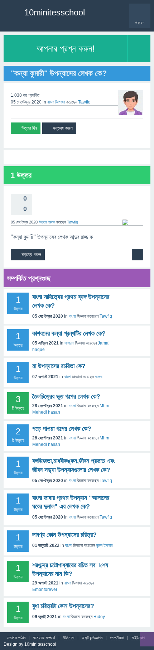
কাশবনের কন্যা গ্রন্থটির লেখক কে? (69, 333)
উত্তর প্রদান (47, 222)
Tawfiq (106, 316)
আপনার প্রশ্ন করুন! (66, 48)
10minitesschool (54, 12)
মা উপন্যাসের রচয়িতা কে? (59, 366)
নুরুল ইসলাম (104, 545)
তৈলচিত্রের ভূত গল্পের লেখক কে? (66, 396)
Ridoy (99, 616)
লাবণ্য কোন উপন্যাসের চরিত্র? (64, 534)
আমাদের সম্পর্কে (44, 638)
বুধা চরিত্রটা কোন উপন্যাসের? (63, 606)
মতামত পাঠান (16, 638)
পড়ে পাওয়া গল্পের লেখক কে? (61, 428)
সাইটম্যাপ (138, 638)
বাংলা (50, 102)
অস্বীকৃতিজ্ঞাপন (92, 638)
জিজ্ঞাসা (60, 102)
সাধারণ (69, 343)
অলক (98, 376)
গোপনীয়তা (117, 638)
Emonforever (44, 589)
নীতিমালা (68, 638)
